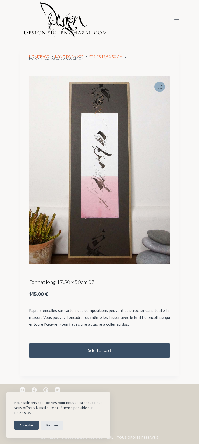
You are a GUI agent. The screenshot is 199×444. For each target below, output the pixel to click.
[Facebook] (34, 389)
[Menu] (176, 19)
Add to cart (99, 350)
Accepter (26, 425)
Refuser (52, 425)
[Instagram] (22, 389)
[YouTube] (57, 389)
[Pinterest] (45, 389)
